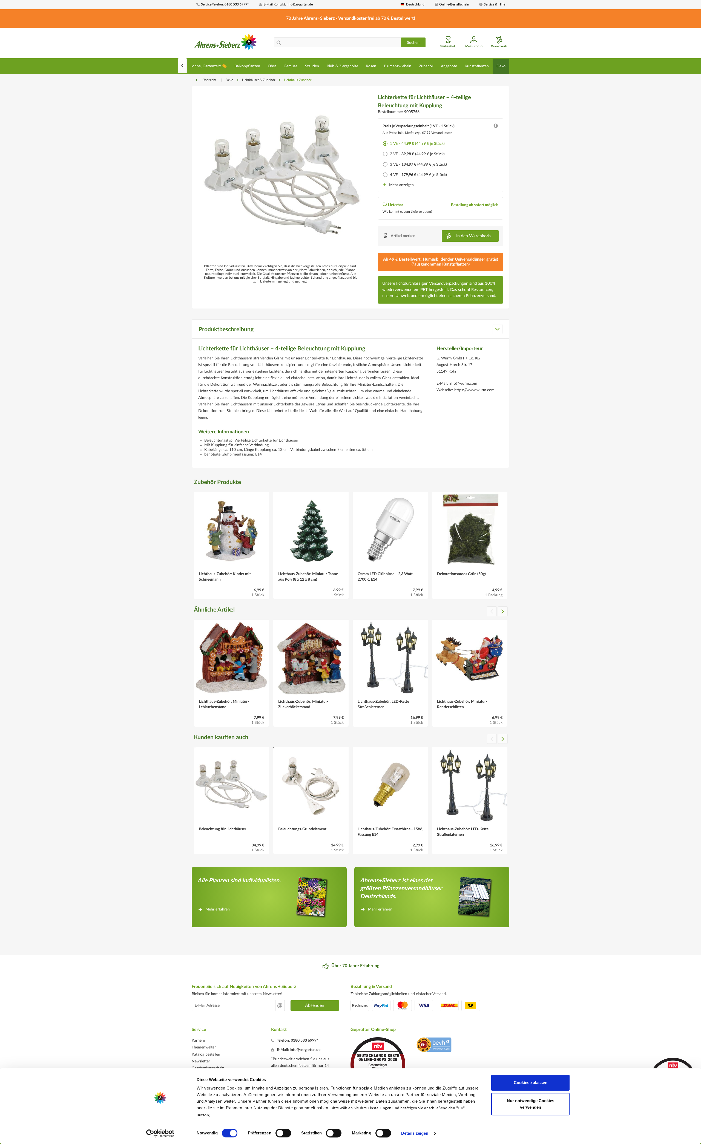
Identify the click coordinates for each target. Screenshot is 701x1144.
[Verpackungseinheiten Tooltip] (495, 127)
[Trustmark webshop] (434, 1045)
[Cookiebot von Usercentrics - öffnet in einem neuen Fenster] (160, 1133)
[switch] (283, 1133)
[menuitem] (225, 4)
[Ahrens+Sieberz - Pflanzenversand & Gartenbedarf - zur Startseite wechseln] (225, 43)
